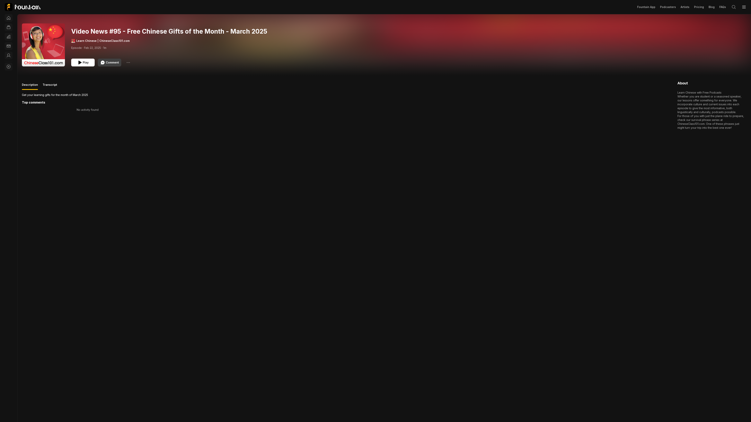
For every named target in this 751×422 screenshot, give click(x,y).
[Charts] (9, 37)
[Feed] (9, 27)
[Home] (9, 18)
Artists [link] (685, 7)
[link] (22, 7)
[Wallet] (9, 46)
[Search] (733, 7)
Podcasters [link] (668, 7)
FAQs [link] (722, 7)
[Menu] (744, 7)
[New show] (9, 67)
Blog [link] (712, 7)
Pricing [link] (699, 7)
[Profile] (9, 55)
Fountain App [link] (646, 7)
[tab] (30, 86)
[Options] (128, 62)
